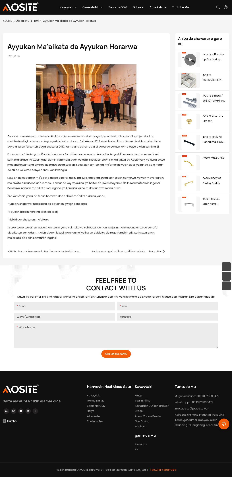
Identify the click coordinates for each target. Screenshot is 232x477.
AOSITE (7, 21)
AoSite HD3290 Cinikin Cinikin (212, 180)
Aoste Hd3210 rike (213, 157)
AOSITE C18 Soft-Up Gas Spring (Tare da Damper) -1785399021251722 (214, 57)
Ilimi (36, 21)
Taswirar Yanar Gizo (162, 470)
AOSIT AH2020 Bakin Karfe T (211, 201)
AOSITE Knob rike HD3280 (213, 119)
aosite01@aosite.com (195, 408)
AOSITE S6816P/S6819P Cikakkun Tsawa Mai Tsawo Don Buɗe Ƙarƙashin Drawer (213, 77)
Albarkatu (22, 21)
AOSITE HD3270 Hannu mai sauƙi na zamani (213, 139)
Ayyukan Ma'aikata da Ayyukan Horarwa (69, 21)
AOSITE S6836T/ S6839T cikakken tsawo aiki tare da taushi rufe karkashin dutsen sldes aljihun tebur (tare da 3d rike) (214, 98)
